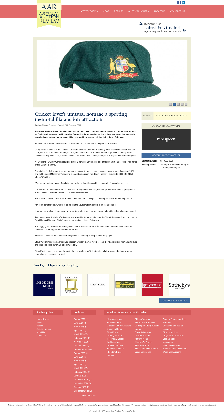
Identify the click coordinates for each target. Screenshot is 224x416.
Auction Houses (138, 11)
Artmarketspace (114, 322)
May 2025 (78, 361)
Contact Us (177, 11)
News (106, 11)
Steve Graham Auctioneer (146, 349)
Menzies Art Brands (143, 342)
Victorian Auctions (143, 352)
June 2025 (78, 357)
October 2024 (80, 387)
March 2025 (79, 368)
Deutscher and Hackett (173, 326)
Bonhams (167, 322)
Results (118, 11)
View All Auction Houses (175, 301)
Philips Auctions (142, 345)
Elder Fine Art (113, 332)
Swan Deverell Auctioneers (175, 349)
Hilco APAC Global (115, 339)
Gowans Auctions (142, 335)
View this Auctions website (166, 155)
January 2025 (80, 376)
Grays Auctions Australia (173, 335)
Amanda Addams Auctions (174, 319)
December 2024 (81, 379)
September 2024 (81, 391)
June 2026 (78, 323)
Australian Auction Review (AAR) (49, 14)
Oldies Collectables (115, 345)
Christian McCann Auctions (119, 326)
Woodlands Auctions (172, 352)
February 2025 (80, 372)
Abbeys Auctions (142, 319)
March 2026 (79, 334)
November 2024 (81, 383)
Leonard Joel (169, 339)
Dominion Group (114, 329)
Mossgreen (168, 342)
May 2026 (78, 327)
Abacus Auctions (114, 319)
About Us (159, 11)
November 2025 (81, 342)
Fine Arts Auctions (143, 332)
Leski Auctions (113, 342)
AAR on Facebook (179, 2)
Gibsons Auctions (170, 332)
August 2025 (79, 353)
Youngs (110, 355)
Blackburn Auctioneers (145, 322)
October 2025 (80, 345)
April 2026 (78, 330)
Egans (138, 329)
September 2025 (81, 349)
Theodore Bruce (114, 352)
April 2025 (78, 364)
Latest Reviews (89, 11)
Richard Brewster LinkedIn (183, 2)
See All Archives (88, 395)
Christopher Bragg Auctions (147, 326)
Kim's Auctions (141, 339)
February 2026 (80, 338)
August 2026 (79, 319)
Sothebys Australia (115, 349)
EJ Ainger (167, 329)
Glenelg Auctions (114, 335)
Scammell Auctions (171, 345)
